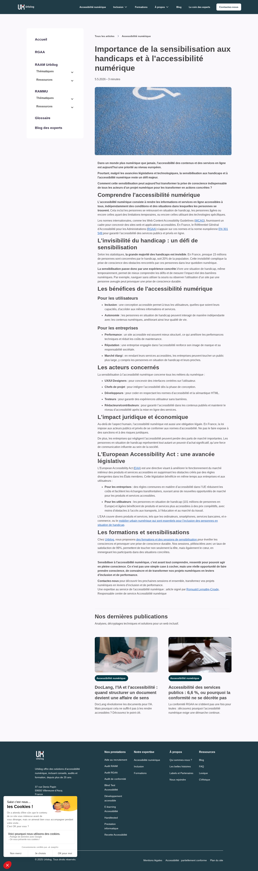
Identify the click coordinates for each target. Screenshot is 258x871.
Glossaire (42, 118)
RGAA (40, 52)
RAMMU (41, 91)
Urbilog (109, 539)
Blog (178, 7)
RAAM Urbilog (46, 64)
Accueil (41, 39)
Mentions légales (152, 860)
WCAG (199, 220)
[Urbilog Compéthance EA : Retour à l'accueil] (26, 7)
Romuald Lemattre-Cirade (202, 589)
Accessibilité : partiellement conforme (186, 860)
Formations (141, 7)
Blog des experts (48, 128)
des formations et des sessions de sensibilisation (167, 539)
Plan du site (216, 860)
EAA (137, 468)
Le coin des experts (199, 7)
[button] (120, 7)
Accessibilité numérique (93, 7)
